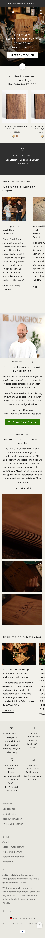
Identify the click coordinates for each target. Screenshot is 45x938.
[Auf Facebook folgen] (3, 911)
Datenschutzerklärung (13, 846)
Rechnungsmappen (12, 818)
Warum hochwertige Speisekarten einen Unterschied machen (16, 673)
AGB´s (5, 841)
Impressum (8, 861)
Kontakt (6, 837)
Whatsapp (12, 790)
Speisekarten (9, 808)
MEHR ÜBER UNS (23, 487)
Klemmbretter (9, 813)
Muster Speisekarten (12, 823)
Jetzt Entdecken (22, 55)
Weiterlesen (8, 710)
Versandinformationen (13, 856)
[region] (22, 157)
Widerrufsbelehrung (12, 851)
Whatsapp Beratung (22, 422)
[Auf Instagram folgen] (10, 911)
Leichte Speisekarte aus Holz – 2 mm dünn (15, 127)
